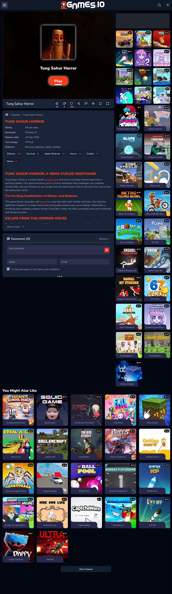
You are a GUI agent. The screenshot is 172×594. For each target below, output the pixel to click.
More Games (86, 569)
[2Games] (83, 5)
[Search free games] (159, 5)
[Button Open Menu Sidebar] (4, 5)
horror (43, 201)
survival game (51, 179)
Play (58, 81)
